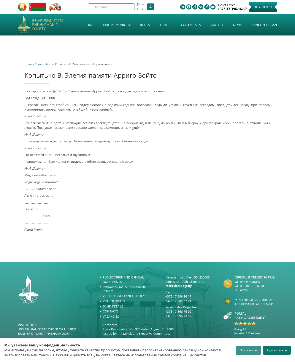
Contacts (189, 25)
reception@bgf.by (178, 286)
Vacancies (111, 316)
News (237, 25)
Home (89, 25)
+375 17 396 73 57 (178, 316)
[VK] (200, 7)
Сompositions (44, 64)
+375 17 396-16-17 (232, 9)
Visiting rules (114, 301)
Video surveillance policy (124, 296)
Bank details (113, 306)
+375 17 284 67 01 (178, 301)
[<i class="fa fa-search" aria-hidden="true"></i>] (127, 7)
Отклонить (248, 350)
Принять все (277, 350)
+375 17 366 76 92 (178, 311)
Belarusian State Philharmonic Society (47, 25)
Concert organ (264, 25)
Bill (143, 25)
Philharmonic (115, 25)
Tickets (165, 25)
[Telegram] (182, 7)
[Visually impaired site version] (150, 6)
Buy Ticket (263, 7)
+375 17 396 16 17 (178, 296)
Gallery (217, 25)
